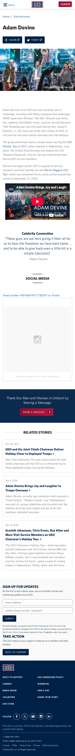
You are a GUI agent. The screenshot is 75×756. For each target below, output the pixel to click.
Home (6, 16)
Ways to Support (15, 652)
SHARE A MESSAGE (33, 412)
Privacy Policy (12, 632)
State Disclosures (50, 745)
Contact (6, 745)
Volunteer (9, 697)
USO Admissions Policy (51, 677)
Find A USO (43, 690)
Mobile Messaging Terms (43, 625)
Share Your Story (48, 697)
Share (15, 40)
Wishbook (43, 683)
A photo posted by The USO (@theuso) (37, 376)
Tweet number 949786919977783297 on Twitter (31, 295)
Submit (9, 618)
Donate (65, 4)
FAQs (14, 745)
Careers (7, 683)
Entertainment (22, 16)
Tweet (38, 40)
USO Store (8, 703)
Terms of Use (25, 745)
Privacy (36, 745)
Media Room (10, 690)
